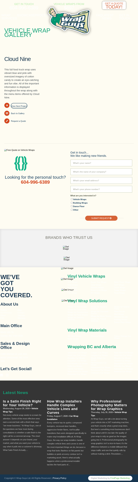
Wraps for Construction (78, 312)
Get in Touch (124, 17)
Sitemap (21, 315)
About (3, 315)
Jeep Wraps (96, 285)
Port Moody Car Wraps (78, 363)
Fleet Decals (119, 311)
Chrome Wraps (97, 336)
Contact (21, 313)
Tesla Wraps (119, 293)
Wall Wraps (119, 314)
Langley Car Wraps (99, 355)
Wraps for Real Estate (77, 307)
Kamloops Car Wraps (123, 369)
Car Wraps (72, 293)
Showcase (26, 15)
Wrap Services (9, 17)
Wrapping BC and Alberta (92, 346)
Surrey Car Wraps (76, 369)
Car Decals (72, 290)
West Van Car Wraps (123, 355)
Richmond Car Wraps (100, 370)
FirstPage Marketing (120, 478)
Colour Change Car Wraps (122, 337)
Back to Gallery (18, 113)
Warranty (21, 318)
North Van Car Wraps (77, 355)
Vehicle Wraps (79, 199)
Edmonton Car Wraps (77, 374)
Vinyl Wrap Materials (87, 330)
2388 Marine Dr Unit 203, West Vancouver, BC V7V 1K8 (14, 357)
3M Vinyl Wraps (75, 336)
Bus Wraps (72, 287)
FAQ (99, 15)
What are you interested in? (83, 195)
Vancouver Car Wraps (77, 352)
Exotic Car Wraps (98, 282)
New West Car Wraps (123, 352)
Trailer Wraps (120, 290)
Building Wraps (80, 203)
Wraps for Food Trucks (78, 315)
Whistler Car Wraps (122, 366)
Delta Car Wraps (75, 366)
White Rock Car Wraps (78, 371)
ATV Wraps (73, 282)
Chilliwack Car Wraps (100, 373)
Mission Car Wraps (122, 358)
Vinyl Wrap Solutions (87, 301)
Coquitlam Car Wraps (77, 361)
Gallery (3, 310)
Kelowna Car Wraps (123, 371)
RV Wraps (95, 293)
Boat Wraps (73, 285)
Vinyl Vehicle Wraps (86, 276)
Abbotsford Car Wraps (101, 367)
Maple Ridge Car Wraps (98, 359)
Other (75, 210)
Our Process (6, 313)
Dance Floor (78, 206)
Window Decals (121, 317)
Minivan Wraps (97, 287)
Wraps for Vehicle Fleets (122, 308)
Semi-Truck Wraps (122, 282)
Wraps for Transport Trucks (99, 312)
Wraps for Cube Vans (77, 309)
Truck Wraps (119, 287)
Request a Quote (18, 121)
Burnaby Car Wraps (76, 358)
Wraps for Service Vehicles (99, 308)
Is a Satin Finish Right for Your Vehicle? (22, 403)
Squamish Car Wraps (123, 363)
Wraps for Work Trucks (101, 316)
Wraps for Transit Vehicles (98, 320)
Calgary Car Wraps (99, 352)
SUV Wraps (119, 285)
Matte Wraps (73, 339)
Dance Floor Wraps (122, 322)
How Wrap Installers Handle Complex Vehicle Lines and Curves (64, 406)
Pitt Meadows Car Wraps (99, 364)
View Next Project (19, 106)
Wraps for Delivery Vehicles (76, 318)
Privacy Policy (59, 478)
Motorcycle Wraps (99, 290)
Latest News (108, 17)
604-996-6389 (23, 7)
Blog (19, 310)
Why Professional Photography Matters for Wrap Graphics (109, 405)
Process (42, 15)
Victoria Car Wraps (122, 361)
